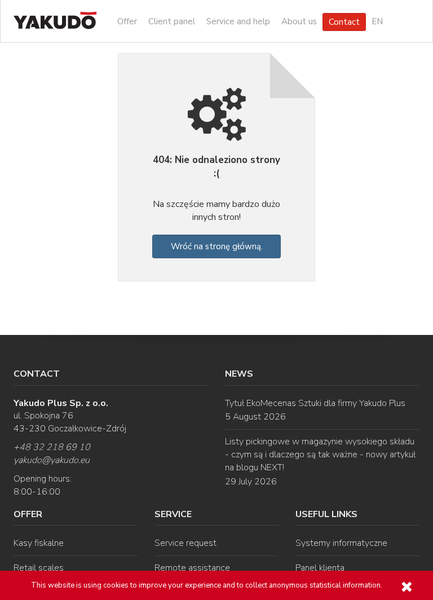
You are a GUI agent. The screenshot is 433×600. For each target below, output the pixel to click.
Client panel (171, 21)
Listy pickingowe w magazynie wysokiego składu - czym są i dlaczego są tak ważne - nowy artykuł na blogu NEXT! (320, 454)
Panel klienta (319, 568)
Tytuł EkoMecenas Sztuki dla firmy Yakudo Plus (315, 403)
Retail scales (39, 568)
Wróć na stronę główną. (217, 246)
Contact (344, 22)
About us (299, 21)
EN (377, 21)
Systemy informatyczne (341, 543)
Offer (127, 21)
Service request (185, 543)
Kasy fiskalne (39, 543)
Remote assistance (192, 568)
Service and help (238, 21)
